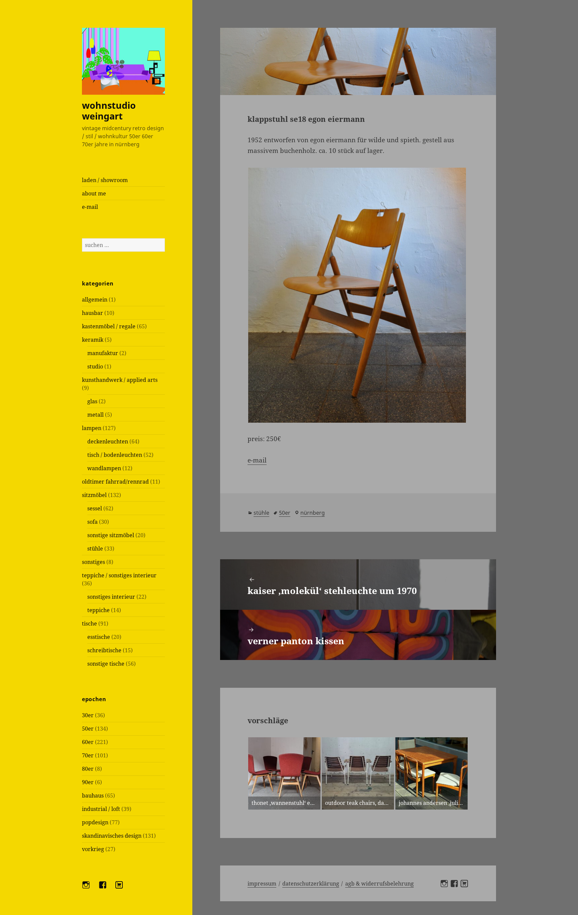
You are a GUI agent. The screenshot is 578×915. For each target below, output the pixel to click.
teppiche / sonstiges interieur (119, 575)
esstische (98, 637)
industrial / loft (101, 809)
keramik (92, 339)
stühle (95, 548)
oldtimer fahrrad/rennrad (115, 481)
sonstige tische (105, 663)
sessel (94, 508)
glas (92, 401)
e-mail (90, 207)
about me (94, 193)
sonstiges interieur (111, 596)
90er (88, 782)
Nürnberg (312, 512)
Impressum (262, 883)
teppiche (98, 610)
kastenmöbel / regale (108, 326)
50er (88, 728)
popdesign (95, 822)
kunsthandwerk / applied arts (120, 380)
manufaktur (102, 353)
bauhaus (93, 795)
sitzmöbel (94, 495)
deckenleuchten (107, 441)
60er (88, 742)
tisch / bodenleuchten (114, 455)
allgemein (94, 299)
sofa (92, 521)
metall (95, 414)
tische (89, 623)
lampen (91, 428)
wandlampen (104, 468)
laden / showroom (105, 180)
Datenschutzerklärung (310, 883)
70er (88, 755)
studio (95, 366)
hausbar (92, 313)
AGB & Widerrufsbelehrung (379, 883)
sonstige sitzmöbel (110, 535)
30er (88, 715)
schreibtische (104, 650)
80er (88, 768)
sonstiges (93, 562)
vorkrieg (93, 849)
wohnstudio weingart (109, 110)
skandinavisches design (111, 835)
